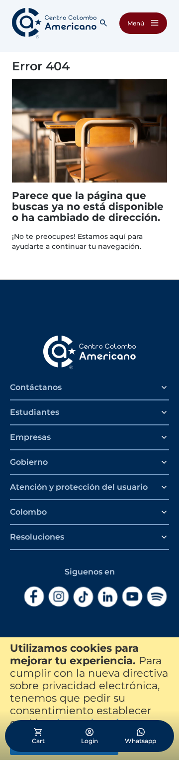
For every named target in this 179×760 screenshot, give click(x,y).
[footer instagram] (58, 596)
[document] (89, 698)
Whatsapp (140, 741)
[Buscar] (103, 23)
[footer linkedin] (107, 597)
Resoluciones (37, 537)
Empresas (30, 437)
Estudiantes (34, 412)
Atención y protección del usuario (79, 487)
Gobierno (29, 462)
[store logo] (54, 23)
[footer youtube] (132, 596)
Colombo (28, 512)
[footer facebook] (34, 596)
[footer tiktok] (83, 597)
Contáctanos (36, 387)
